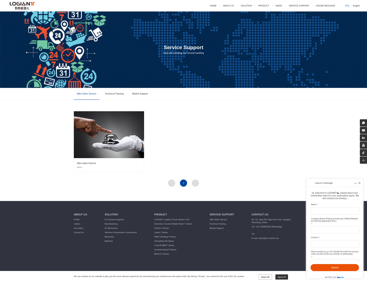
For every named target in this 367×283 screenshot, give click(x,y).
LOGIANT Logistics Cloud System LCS (171, 219)
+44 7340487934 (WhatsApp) (268, 227)
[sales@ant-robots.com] (363, 130)
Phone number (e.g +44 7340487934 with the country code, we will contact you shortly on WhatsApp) (335, 252)
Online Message (325, 5)
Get (330, 277)
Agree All (282, 277)
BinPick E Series (161, 254)
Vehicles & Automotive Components (121, 232)
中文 (347, 5)
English (356, 5)
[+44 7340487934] (363, 122)
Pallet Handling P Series (165, 237)
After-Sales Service (86, 93)
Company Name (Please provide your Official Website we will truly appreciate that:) (334, 219)
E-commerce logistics (114, 219)
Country (314, 237)
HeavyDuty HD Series (164, 241)
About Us (228, 5)
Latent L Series (161, 232)
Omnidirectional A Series (165, 249)
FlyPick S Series (161, 228)
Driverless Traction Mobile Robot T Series (173, 224)
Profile (77, 219)
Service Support (299, 5)
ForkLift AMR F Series (164, 245)
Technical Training (114, 93)
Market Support (140, 93)
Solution (246, 5)
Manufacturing (111, 224)
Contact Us (79, 232)
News (279, 5)
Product (263, 5)
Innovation (78, 228)
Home (213, 5)
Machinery (109, 237)
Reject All (265, 277)
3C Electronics (111, 228)
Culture (77, 224)
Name (313, 204)
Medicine (109, 241)
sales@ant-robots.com (268, 238)
